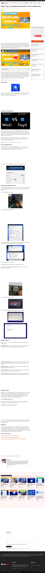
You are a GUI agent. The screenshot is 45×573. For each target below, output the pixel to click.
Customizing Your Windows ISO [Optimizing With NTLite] (13, 142)
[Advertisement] (15, 36)
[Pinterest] (39, 0)
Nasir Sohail (11, 486)
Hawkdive (7, 572)
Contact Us (38, 572)
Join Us (41, 572)
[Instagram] (37, 0)
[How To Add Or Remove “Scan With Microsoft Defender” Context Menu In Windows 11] (40, 492)
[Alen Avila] (4, 463)
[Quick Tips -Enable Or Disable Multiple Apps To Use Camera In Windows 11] (40, 480)
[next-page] (33, 78)
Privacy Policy (35, 572)
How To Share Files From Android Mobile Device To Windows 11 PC (13, 484)
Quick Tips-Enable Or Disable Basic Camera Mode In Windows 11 (4, 497)
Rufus (2, 188)
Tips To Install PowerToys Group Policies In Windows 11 (22, 484)
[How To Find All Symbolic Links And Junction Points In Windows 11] (14, 492)
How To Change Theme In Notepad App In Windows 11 (10, 437)
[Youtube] (43, 0)
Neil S (32, 46)
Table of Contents (5, 69)
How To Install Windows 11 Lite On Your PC (10, 80)
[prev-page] (32, 78)
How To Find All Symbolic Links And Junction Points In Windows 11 (13, 497)
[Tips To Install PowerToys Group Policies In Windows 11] (22, 480)
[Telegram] (40, 0)
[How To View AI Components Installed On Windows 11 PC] (31, 480)
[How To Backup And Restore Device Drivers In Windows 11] (5, 480)
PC (1, 7)
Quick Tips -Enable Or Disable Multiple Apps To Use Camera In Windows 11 (40, 484)
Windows (3, 7)
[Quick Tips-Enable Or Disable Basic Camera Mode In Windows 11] (5, 492)
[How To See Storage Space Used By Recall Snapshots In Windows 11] (31, 492)
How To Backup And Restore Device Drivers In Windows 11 (4, 484)
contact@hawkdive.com (19, 568)
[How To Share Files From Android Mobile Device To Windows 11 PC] (14, 480)
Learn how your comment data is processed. (24, 548)
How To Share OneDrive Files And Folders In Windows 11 (11, 435)
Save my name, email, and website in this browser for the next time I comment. (17, 544)
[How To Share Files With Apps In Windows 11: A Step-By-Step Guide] (22, 492)
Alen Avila (3, 10)
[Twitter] (42, 0)
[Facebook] (36, 0)
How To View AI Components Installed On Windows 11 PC (31, 484)
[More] (28, 470)
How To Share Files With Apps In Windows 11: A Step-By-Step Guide (22, 497)
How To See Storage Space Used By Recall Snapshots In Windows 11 (31, 497)
